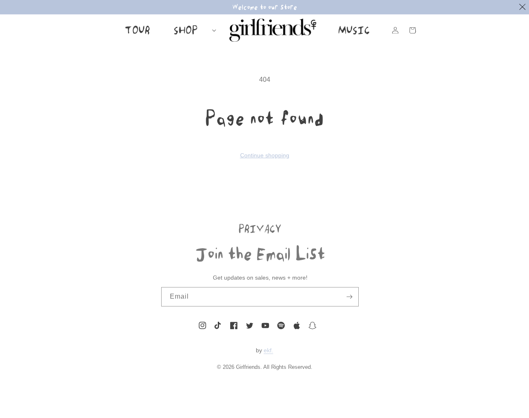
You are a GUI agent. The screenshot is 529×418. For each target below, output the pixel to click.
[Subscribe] (349, 296)
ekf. (268, 350)
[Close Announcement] (522, 7)
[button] (191, 30)
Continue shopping (264, 155)
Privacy (259, 228)
